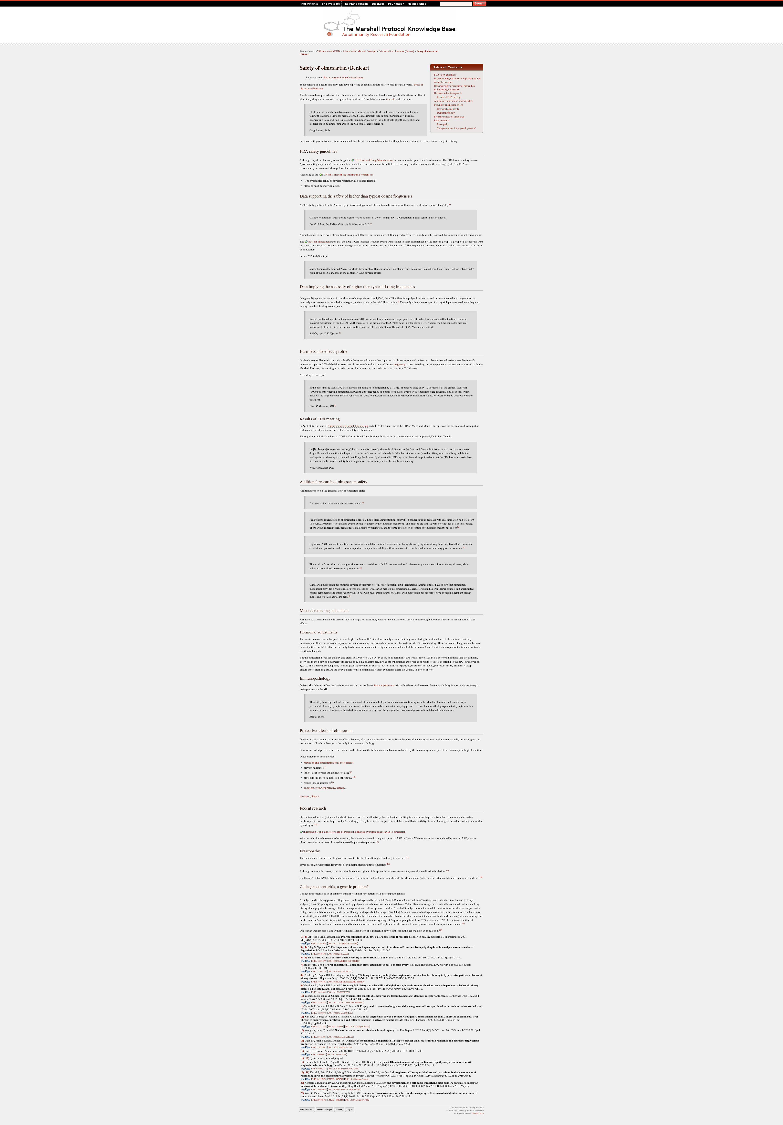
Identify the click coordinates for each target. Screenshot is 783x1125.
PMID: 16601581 (318, 982)
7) (458, 527)
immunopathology (384, 685)
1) (450, 204)
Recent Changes (324, 1109)
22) (440, 930)
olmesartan (305, 796)
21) (463, 923)
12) (350, 772)
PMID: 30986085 (318, 1089)
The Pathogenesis (355, 3)
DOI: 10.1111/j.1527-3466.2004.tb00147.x (346, 1002)
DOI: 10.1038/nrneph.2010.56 (340, 1037)
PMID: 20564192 (318, 954)
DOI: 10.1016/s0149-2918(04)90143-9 (343, 961)
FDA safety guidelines (445, 74)
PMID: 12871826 (318, 1026)
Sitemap (339, 1109)
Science (315, 796)
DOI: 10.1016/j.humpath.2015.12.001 (343, 1069)
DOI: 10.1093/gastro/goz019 (356, 1079)
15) (315, 824)
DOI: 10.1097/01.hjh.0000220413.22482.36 (346, 982)
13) (354, 777)
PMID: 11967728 (318, 971)
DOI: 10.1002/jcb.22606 (338, 954)
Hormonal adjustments (448, 109)
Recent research (441, 120)
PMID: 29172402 (318, 1100)
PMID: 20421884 (318, 1037)
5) (335, 405)
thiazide (390, 99)
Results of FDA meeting (448, 97)
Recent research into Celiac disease (343, 77)
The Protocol (331, 3)
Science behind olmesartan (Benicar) (396, 51)
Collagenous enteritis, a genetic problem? (456, 128)
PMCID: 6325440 (335, 1100)
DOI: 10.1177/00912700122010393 (342, 943)
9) (361, 567)
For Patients (309, 3)
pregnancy (399, 364)
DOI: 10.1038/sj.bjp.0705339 (357, 1026)
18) (388, 864)
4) (340, 332)
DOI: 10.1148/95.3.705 (336, 1054)
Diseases (378, 3)
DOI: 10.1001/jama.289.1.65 (340, 1013)
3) (398, 302)
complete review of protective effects (324, 787)
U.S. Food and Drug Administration (373, 160)
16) (377, 842)
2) (371, 223)
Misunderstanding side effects (448, 104)
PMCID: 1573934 (335, 1026)
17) (407, 857)
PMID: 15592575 (318, 1002)
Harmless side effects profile (448, 93)
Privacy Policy (478, 1113)
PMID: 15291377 (318, 961)
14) (332, 782)
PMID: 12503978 (318, 1013)
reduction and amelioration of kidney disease (329, 762)
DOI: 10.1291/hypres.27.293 (340, 1047)
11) (325, 767)
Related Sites (417, 3)
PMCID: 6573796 (335, 1079)
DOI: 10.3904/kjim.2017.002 (357, 1100)
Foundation (396, 3)
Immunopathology (446, 112)
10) (349, 596)
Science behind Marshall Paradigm (359, 51)
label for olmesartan (319, 241)
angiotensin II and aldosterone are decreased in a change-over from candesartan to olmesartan (354, 831)
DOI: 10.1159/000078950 (338, 992)
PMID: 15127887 (318, 1047)
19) (447, 870)
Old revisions (307, 1109)
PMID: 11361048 (318, 943)
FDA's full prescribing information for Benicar (347, 174)
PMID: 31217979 (318, 1079)
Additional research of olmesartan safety (453, 101)
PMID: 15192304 (318, 992)
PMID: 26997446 (318, 1069)
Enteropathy (443, 124)
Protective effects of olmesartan (449, 116)
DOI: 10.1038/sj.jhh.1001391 (340, 971)
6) (363, 502)
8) (463, 547)
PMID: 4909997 (318, 1054)
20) (481, 877)
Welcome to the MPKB (328, 51)
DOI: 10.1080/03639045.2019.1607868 (344, 1089)
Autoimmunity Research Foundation (348, 425)
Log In (349, 1109)
